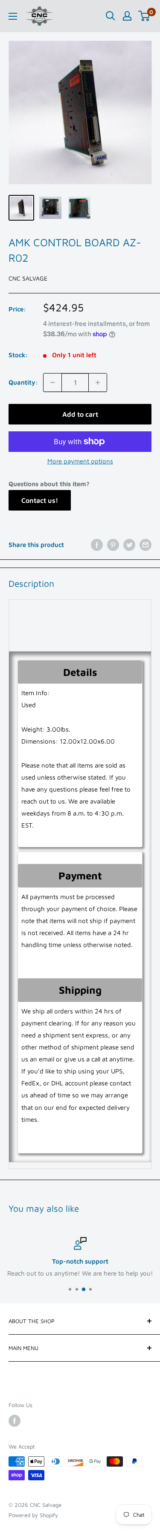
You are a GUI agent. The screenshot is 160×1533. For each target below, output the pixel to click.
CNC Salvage (28, 278)
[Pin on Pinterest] (113, 544)
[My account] (127, 16)
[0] (144, 16)
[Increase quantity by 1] (98, 382)
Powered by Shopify (33, 1515)
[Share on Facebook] (97, 544)
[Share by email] (145, 544)
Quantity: (23, 382)
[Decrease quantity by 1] (52, 382)
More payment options (80, 461)
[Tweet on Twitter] (129, 544)
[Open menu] (13, 16)
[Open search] (110, 16)
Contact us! (39, 500)
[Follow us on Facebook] (14, 1421)
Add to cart (80, 414)
